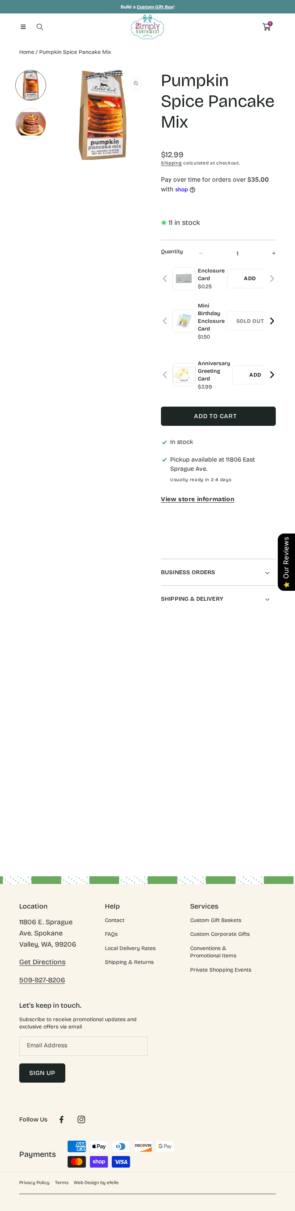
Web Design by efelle (96, 1182)
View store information (197, 499)
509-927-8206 (42, 980)
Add (250, 278)
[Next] (271, 279)
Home (26, 52)
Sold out (250, 321)
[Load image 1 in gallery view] (30, 85)
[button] (23, 26)
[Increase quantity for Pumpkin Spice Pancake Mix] (267, 253)
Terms (61, 1182)
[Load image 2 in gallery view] (30, 123)
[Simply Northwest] (147, 27)
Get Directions (42, 962)
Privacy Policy (34, 1182)
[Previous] (165, 279)
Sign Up (42, 1072)
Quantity (172, 251)
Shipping (171, 163)
